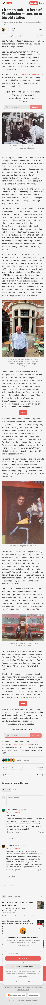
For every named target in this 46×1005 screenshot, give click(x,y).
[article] (23, 909)
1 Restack (26, 760)
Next (39, 775)
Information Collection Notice (27, 974)
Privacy (34, 988)
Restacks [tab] (16, 790)
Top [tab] (4, 897)
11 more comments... (9, 886)
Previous (8, 775)
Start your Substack (17, 995)
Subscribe (33, 3)
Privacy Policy (23, 976)
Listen (41, 30)
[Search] (42, 897)
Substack (12, 1000)
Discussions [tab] (18, 897)
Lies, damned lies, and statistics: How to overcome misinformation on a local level (17, 923)
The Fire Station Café (30, 74)
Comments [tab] (7, 790)
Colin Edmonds (12, 810)
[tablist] (11, 790)
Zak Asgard (11, 28)
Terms (40, 988)
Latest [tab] (10, 897)
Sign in (41, 3)
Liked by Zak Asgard (14, 812)
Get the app (33, 995)
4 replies (12, 876)
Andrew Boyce (11, 846)
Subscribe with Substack (24, 966)
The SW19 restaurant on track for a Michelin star (17, 903)
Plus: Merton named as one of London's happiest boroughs (16, 909)
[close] (40, 928)
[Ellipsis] (43, 809)
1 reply (11, 838)
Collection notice (23, 990)
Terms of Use (33, 971)
